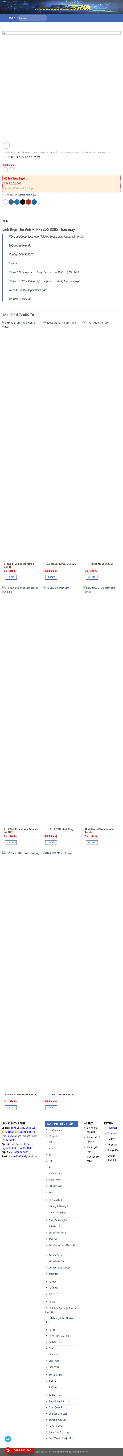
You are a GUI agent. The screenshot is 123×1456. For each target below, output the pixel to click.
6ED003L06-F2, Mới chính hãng (61, 564)
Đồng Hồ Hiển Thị (56, 1261)
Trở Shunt (53, 1387)
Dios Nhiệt (53, 1354)
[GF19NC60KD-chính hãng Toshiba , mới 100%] (21, 706)
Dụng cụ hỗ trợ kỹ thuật (59, 1267)
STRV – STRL (55, 1173)
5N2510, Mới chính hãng (61, 829)
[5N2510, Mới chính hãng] (61, 706)
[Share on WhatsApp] (5, 202)
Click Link (25, 299)
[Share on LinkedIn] (34, 202)
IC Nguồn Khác (55, 1186)
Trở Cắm (52, 1381)
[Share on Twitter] (17, 202)
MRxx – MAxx (55, 1179)
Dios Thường (55, 1360)
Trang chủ (7, 152)
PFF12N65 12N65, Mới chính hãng (21, 1094)
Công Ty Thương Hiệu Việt (75, 1451)
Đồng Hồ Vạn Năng (57, 1232)
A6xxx (51, 1167)
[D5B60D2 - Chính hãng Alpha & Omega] (21, 440)
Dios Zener (54, 1367)
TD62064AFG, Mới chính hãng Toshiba (99, 831)
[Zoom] (7, 145)
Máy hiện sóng (55, 1226)
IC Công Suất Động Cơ (59, 1206)
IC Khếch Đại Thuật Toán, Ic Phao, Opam (59, 152)
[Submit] (44, 18)
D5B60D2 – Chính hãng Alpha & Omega (19, 565)
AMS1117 (53, 1294)
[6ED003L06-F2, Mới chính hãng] (61, 440)
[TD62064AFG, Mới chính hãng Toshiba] (102, 706)
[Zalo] (8, 1439)
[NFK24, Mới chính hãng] (102, 440)
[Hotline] (8, 1450)
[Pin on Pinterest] (28, 202)
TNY (51, 1155)
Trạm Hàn (53, 1239)
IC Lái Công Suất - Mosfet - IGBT (97, 152)
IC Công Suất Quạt (57, 1212)
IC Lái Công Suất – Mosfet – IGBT (60, 1320)
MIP (50, 1142)
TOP (51, 1148)
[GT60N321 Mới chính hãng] (61, 971)
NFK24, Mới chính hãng (102, 564)
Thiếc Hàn (53, 1274)
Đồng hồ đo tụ (55, 1255)
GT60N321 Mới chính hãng (61, 1094)
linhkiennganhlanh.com (33, 290)
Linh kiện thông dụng (26, 152)
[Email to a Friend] (22, 202)
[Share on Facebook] (11, 202)
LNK (50, 1161)
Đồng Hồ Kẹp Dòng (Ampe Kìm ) (61, 1247)
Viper (51, 1192)
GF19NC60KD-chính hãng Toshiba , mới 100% (21, 831)
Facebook (112, 1127)
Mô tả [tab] (5, 221)
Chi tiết (10, 577)
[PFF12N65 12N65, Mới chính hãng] (21, 971)
